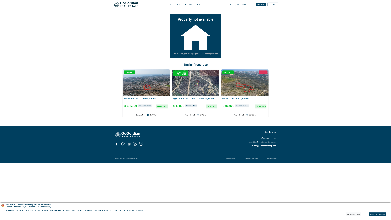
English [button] (272, 4)
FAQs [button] (198, 4)
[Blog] (141, 144)
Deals (171, 4)
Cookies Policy (45, 207)
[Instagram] (123, 144)
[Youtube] (135, 144)
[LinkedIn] (129, 144)
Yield (179, 4)
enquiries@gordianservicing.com (262, 142)
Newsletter (260, 4)
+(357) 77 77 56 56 (268, 138)
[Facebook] (116, 144)
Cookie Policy (230, 159)
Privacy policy (271, 159)
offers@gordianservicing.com (264, 146)
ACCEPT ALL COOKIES (377, 214)
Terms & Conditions (251, 159)
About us (188, 4)
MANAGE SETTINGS (353, 214)
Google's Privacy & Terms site (131, 210)
